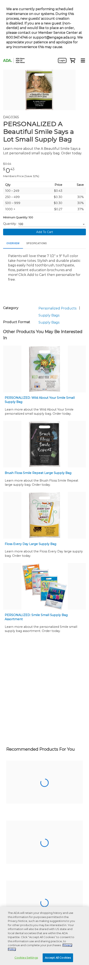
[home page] (15, 60)
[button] (72, 60)
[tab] (13, 244)
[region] (44, 936)
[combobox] (49, 224)
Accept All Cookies (58, 957)
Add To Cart (44, 232)
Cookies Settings (26, 957)
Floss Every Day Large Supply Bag (30, 544)
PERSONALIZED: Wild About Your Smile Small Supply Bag (40, 400)
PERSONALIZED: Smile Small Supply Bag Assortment (36, 617)
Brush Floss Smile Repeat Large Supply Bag (38, 473)
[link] (62, 60)
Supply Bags (48, 315)
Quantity (9, 224)
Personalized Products (57, 308)
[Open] (83, 224)
